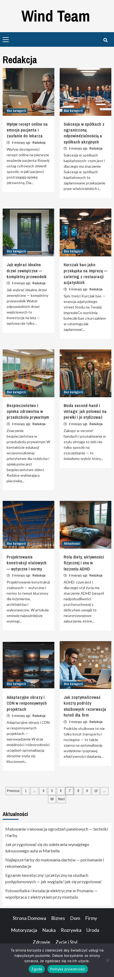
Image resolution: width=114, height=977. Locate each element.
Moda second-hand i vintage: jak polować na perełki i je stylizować (85, 411)
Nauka (49, 930)
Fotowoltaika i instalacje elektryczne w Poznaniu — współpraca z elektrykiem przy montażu (51, 893)
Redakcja (39, 143)
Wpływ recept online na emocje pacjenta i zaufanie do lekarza (27, 130)
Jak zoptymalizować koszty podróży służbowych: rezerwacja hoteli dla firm (85, 706)
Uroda (92, 930)
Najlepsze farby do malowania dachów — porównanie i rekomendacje (54, 863)
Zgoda (36, 969)
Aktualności (72, 544)
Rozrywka (71, 930)
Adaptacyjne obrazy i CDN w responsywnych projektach (27, 703)
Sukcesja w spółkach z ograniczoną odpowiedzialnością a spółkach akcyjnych (84, 133)
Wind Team (55, 16)
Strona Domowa (29, 918)
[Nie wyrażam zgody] (107, 960)
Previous (13, 790)
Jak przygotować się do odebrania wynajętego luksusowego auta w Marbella (47, 847)
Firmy (91, 918)
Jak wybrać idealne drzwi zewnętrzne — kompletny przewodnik (27, 271)
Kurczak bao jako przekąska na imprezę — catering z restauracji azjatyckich (85, 273)
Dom (75, 918)
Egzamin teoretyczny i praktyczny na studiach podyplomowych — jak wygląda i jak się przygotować (53, 878)
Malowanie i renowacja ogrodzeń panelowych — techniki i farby (56, 832)
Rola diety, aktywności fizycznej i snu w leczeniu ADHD (84, 563)
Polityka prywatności (67, 969)
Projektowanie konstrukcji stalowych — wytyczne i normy (26, 563)
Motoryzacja (24, 930)
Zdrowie (41, 942)
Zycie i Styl (66, 942)
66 (52, 799)
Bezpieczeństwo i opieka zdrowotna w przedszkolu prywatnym (28, 411)
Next (61, 799)
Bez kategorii (16, 111)
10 (95, 790)
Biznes (58, 918)
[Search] (105, 40)
